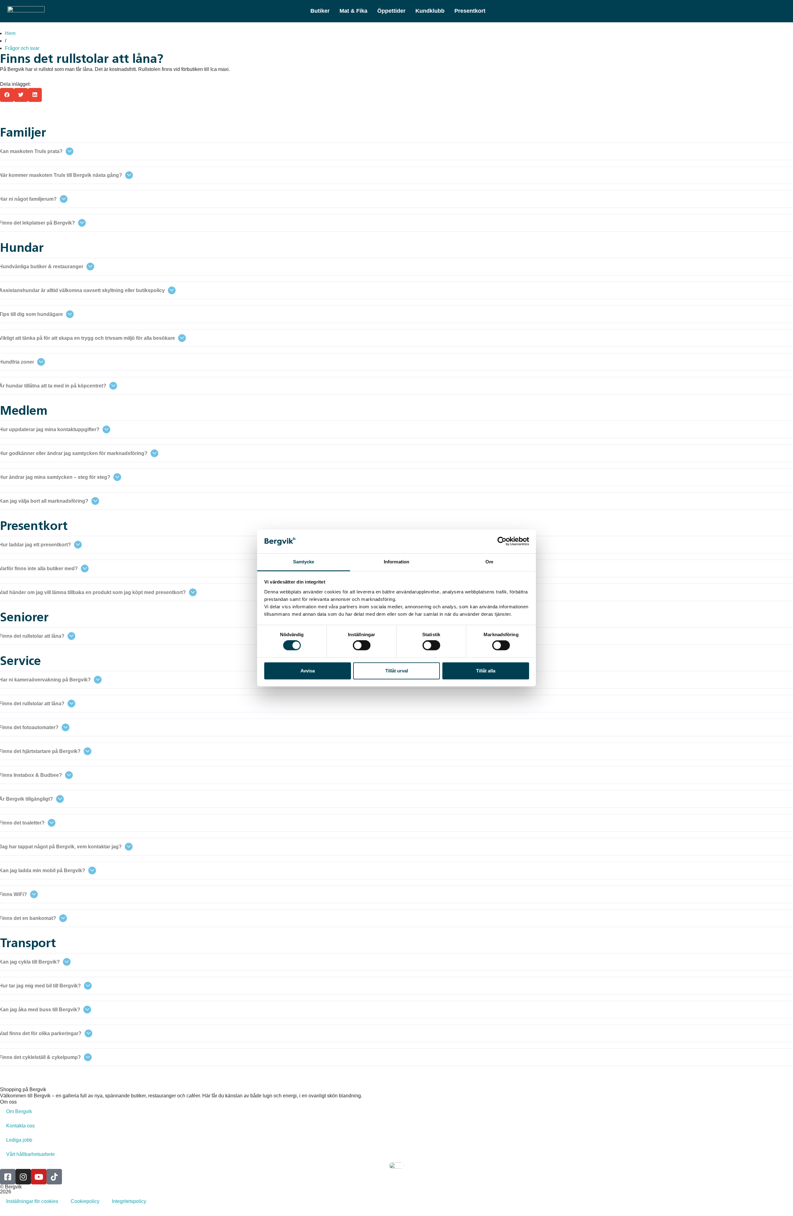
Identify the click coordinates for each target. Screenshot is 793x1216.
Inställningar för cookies (32, 1201)
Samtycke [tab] (303, 561)
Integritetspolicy (129, 1201)
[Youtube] (38, 1176)
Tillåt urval (396, 670)
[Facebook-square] (7, 1176)
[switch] (361, 645)
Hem (10, 33)
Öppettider (391, 11)
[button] (7, 95)
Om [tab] (489, 561)
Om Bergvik (19, 1111)
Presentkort (469, 11)
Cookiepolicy (85, 1201)
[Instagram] (23, 1176)
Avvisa (307, 670)
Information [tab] (396, 561)
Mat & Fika (353, 11)
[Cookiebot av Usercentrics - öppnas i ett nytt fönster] (502, 541)
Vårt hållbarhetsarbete (30, 1154)
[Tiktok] (54, 1176)
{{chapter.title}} (26, 115)
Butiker (320, 11)
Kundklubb (430, 11)
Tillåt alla (485, 670)
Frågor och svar (22, 48)
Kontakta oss (20, 1125)
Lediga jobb (19, 1140)
